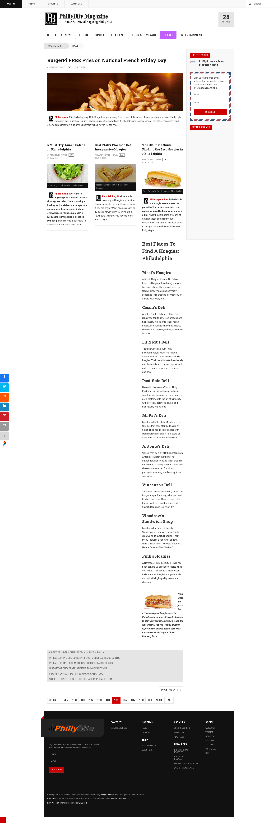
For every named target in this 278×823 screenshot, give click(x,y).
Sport (99, 35)
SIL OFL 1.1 (84, 803)
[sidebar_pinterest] (4, 416)
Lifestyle (118, 35)
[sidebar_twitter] (4, 387)
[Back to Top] (3, 820)
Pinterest (210, 740)
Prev (65, 700)
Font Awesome (54, 803)
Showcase (179, 732)
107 (133, 700)
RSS (207, 753)
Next (159, 700)
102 (91, 700)
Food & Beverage (144, 35)
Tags (144, 728)
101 (83, 700)
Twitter (209, 732)
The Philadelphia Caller (186, 763)
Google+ (209, 736)
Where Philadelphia (184, 768)
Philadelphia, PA (63, 117)
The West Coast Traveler (182, 758)
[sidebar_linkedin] (4, 407)
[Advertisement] (210, 182)
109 (150, 700)
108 (141, 700)
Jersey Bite (76, 4)
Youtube (209, 745)
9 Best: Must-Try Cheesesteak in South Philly (76, 652)
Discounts (53, 4)
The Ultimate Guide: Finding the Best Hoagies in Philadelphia (162, 149)
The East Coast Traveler (181, 751)
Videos (31, 4)
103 (99, 700)
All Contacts (149, 745)
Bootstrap (51, 799)
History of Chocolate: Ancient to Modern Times (78, 668)
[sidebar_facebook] (4, 378)
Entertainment (191, 35)
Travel (168, 35)
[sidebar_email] (4, 426)
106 (124, 700)
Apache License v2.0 (120, 799)
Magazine (10, 4)
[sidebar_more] (4, 436)
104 (108, 700)
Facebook (210, 728)
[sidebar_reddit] (4, 397)
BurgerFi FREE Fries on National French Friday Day (107, 60)
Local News (63, 35)
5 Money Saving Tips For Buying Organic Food (76, 673)
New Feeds (179, 737)
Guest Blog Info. (182, 728)
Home (48, 35)
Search (146, 732)
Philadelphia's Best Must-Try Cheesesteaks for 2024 (81, 663)
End (169, 700)
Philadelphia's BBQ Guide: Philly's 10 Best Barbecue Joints (84, 657)
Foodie (84, 35)
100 (74, 700)
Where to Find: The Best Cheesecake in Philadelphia (80, 679)
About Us (147, 750)
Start (53, 700)
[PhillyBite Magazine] (78, 18)
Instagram (210, 749)
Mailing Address (119, 728)
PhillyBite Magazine (109, 795)
